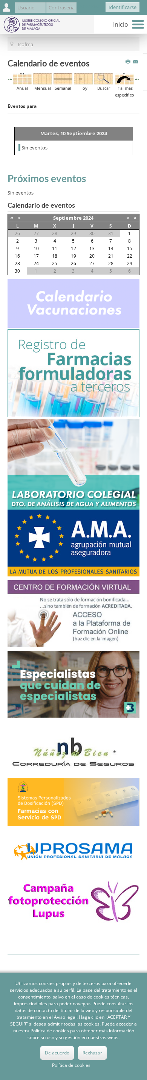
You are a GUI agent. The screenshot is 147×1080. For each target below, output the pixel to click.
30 (17, 271)
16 (17, 256)
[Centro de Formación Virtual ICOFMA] (73, 612)
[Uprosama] (73, 850)
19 (73, 256)
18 (54, 256)
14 (110, 248)
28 (110, 263)
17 (36, 256)
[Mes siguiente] (138, 78)
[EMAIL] (136, 62)
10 (36, 248)
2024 (88, 217)
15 (129, 248)
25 (54, 263)
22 (129, 256)
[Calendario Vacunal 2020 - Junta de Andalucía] (73, 302)
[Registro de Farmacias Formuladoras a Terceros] (73, 372)
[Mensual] (42, 78)
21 (110, 256)
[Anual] (22, 78)
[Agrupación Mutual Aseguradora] (73, 542)
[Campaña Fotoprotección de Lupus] (73, 899)
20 (92, 256)
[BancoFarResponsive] (73, 683)
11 (54, 248)
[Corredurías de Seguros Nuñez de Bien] (73, 752)
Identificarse (122, 7)
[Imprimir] (129, 62)
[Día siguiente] (136, 78)
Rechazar (92, 1053)
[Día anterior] (11, 78)
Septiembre (67, 217)
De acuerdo (57, 1053)
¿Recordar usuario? (88, 9)
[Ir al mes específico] (124, 78)
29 (129, 263)
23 (17, 263)
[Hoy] (83, 78)
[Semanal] (63, 78)
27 (92, 263)
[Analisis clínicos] (73, 463)
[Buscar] (103, 78)
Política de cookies (71, 1065)
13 (92, 248)
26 (73, 263)
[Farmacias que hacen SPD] (73, 801)
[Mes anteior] (8, 78)
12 (73, 248)
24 (36, 263)
